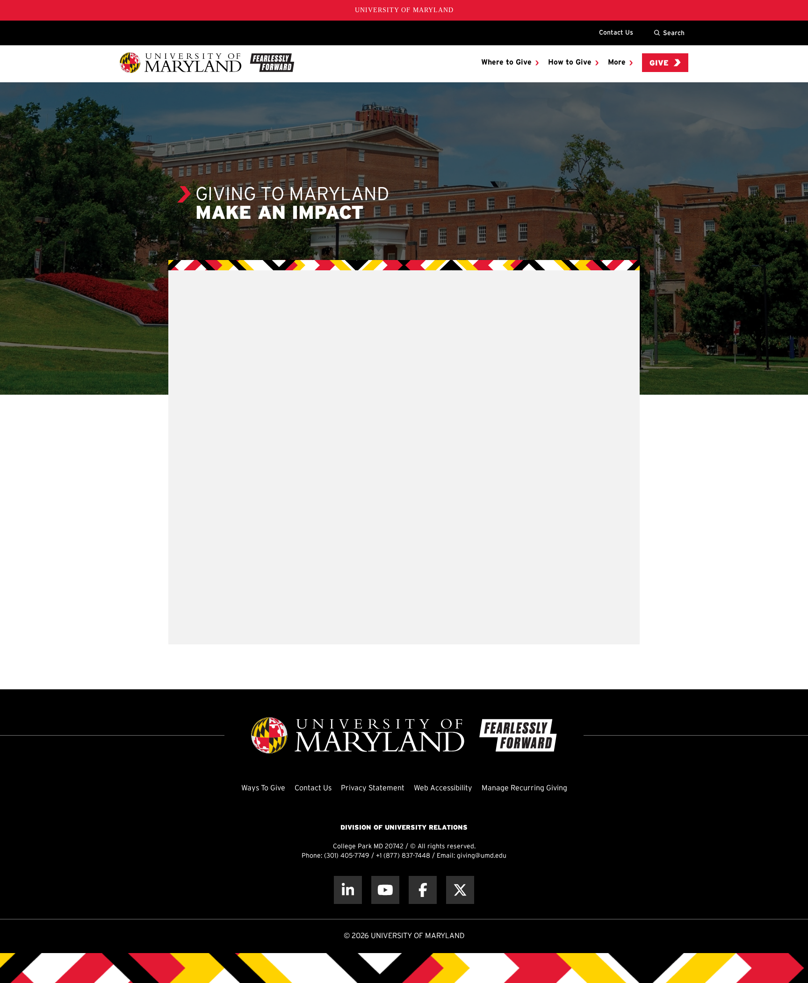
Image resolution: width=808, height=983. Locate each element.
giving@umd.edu (481, 856)
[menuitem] (510, 62)
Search (674, 32)
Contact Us (616, 32)
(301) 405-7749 (346, 856)
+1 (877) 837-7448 (403, 856)
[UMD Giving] (207, 62)
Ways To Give (263, 788)
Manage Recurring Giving (524, 788)
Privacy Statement (372, 788)
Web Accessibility (443, 788)
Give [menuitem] (659, 63)
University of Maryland (404, 10)
